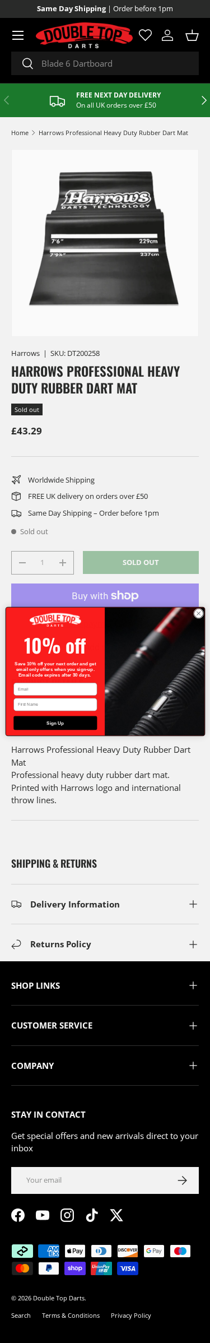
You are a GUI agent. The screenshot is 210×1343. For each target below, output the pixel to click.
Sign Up (55, 722)
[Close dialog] (198, 613)
